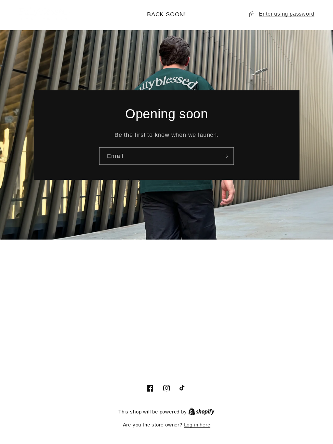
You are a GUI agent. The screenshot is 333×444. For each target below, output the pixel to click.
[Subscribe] (225, 156)
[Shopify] (201, 411)
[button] (281, 13)
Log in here (197, 424)
